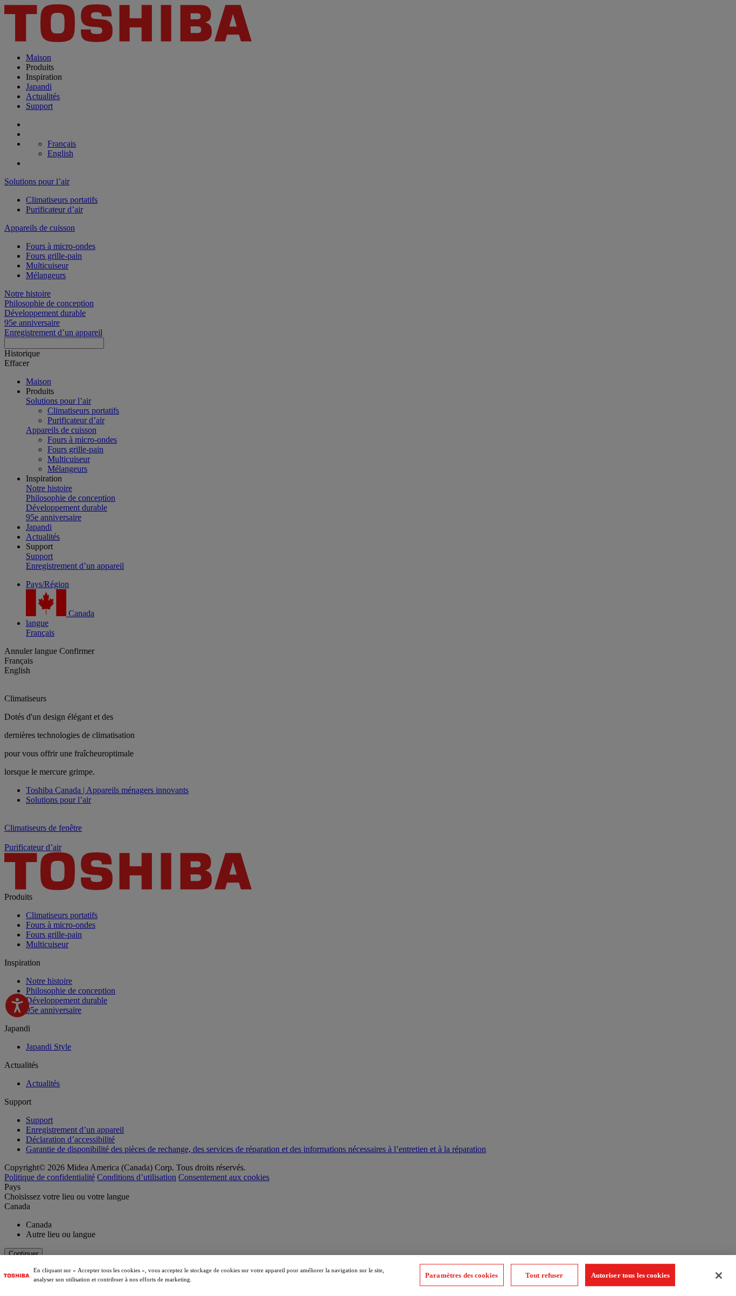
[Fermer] (719, 1275)
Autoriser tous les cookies (630, 1275)
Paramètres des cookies (461, 1275)
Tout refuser (544, 1275)
